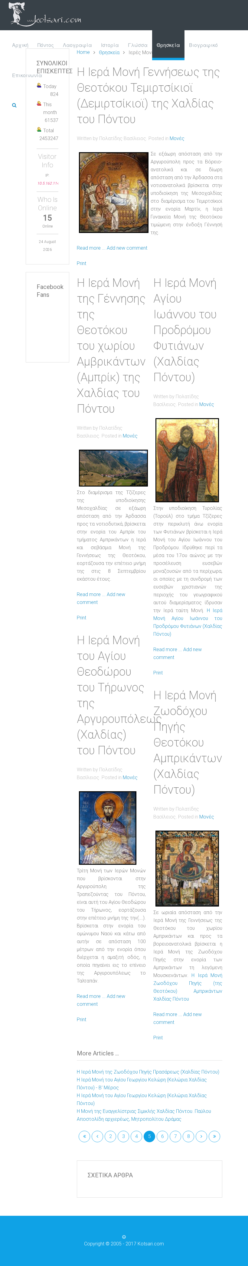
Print (81, 263)
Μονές (177, 138)
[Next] (201, 1136)
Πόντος (46, 44)
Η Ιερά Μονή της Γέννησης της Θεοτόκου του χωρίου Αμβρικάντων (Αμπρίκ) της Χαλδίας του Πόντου (111, 345)
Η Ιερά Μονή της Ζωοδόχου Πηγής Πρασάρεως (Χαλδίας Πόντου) (148, 1072)
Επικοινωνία (27, 75)
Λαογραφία (77, 44)
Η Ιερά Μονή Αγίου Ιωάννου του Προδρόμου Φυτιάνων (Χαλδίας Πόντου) (185, 330)
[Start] (84, 1136)
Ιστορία (110, 44)
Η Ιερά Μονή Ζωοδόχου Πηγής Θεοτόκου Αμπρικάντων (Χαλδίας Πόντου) (187, 742)
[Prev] (97, 1136)
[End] (214, 1136)
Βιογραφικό (203, 44)
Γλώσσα (138, 44)
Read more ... (91, 248)
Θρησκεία (168, 44)
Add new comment (127, 248)
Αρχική (20, 44)
